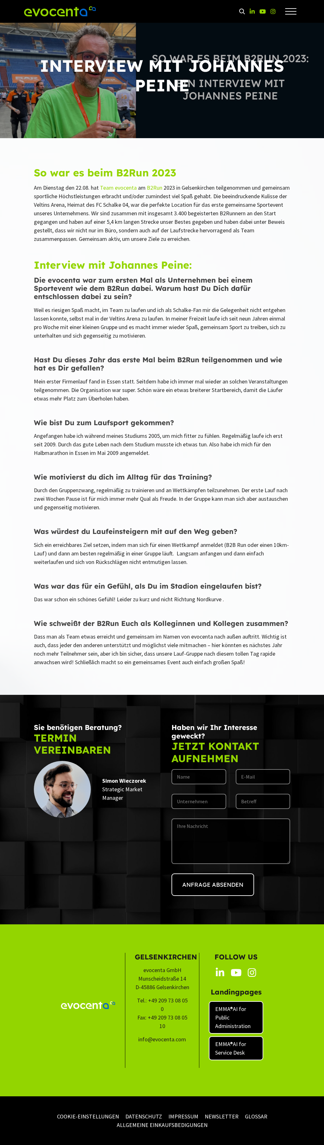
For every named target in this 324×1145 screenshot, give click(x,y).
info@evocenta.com (162, 1039)
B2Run (154, 187)
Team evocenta (118, 187)
